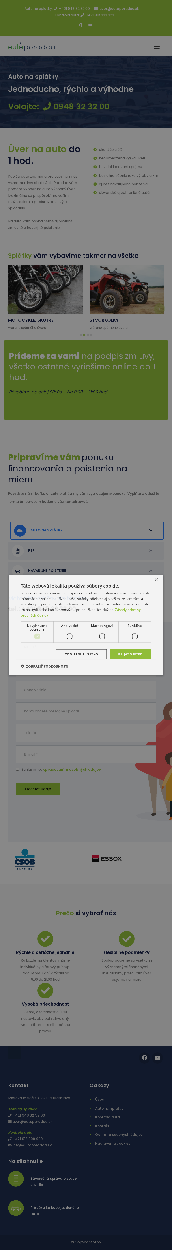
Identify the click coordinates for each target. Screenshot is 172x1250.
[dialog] (86, 625)
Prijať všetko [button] (130, 654)
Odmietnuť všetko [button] (81, 654)
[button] (44, 666)
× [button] (156, 580)
